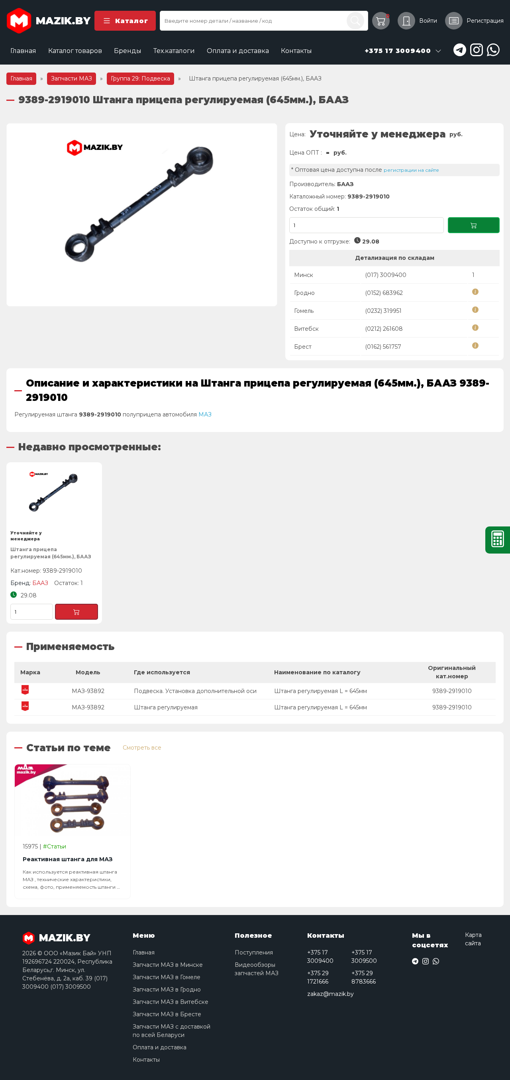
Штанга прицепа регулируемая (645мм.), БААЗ (50, 553)
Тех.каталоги (174, 51)
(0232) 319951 (383, 310)
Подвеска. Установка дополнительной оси (195, 691)
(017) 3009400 (385, 275)
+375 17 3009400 (320, 956)
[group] (141, 214)
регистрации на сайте (411, 170)
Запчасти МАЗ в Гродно (167, 989)
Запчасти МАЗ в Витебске (170, 1001)
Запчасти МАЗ (71, 78)
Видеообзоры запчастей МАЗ (257, 969)
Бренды (127, 51)
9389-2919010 (452, 691)
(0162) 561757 (383, 346)
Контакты (296, 51)
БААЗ (345, 184)
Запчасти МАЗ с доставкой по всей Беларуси (171, 1031)
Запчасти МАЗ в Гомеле (166, 977)
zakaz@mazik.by (330, 994)
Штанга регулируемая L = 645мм (320, 691)
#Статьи (54, 846)
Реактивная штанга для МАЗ (68, 859)
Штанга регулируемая (166, 707)
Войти (428, 20)
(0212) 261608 (384, 328)
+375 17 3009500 (364, 956)
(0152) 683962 (384, 293)
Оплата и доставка (238, 51)
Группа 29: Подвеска (140, 78)
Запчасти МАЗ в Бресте (167, 1014)
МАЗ (205, 414)
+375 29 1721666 (318, 977)
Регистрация (485, 20)
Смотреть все (142, 747)
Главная (23, 51)
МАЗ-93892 (88, 691)
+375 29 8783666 (363, 977)
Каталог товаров (75, 51)
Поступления (254, 952)
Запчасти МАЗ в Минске (168, 964)
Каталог (131, 21)
